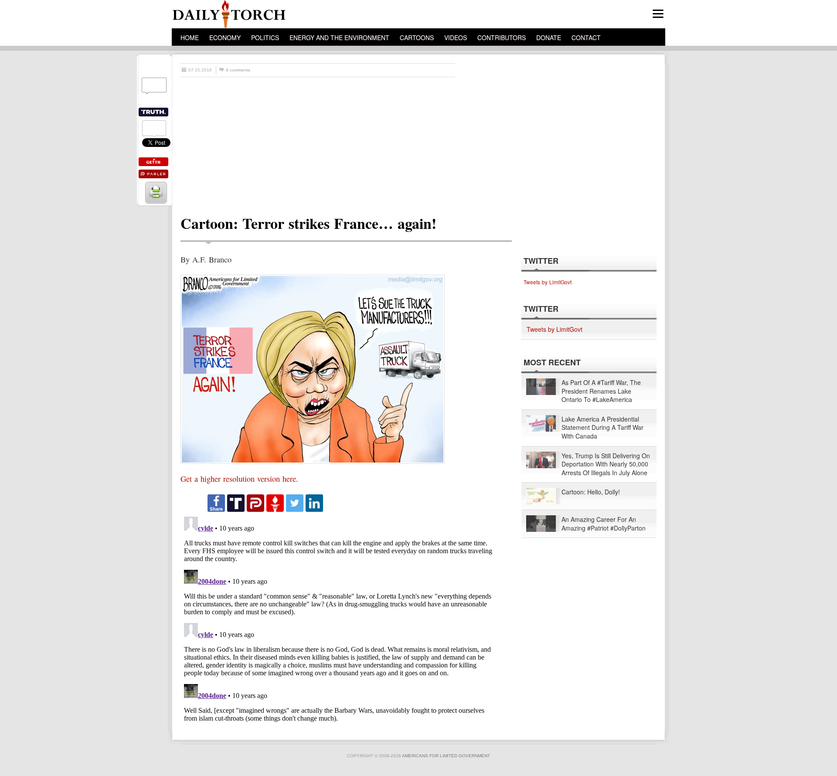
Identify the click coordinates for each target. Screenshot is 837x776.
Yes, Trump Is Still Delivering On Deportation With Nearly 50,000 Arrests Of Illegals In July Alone (605, 464)
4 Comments (238, 70)
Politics (265, 37)
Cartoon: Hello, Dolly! (590, 492)
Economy (225, 37)
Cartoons (417, 37)
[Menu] (658, 14)
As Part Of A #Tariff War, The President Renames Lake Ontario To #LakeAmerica (601, 391)
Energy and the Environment (339, 37)
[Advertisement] (422, 143)
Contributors (501, 37)
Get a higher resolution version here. (239, 478)
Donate (548, 37)
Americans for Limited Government (446, 755)
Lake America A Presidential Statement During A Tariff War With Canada (602, 427)
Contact (586, 37)
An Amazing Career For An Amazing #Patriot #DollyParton (603, 523)
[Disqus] (338, 622)
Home (189, 37)
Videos (455, 37)
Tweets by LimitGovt (548, 282)
